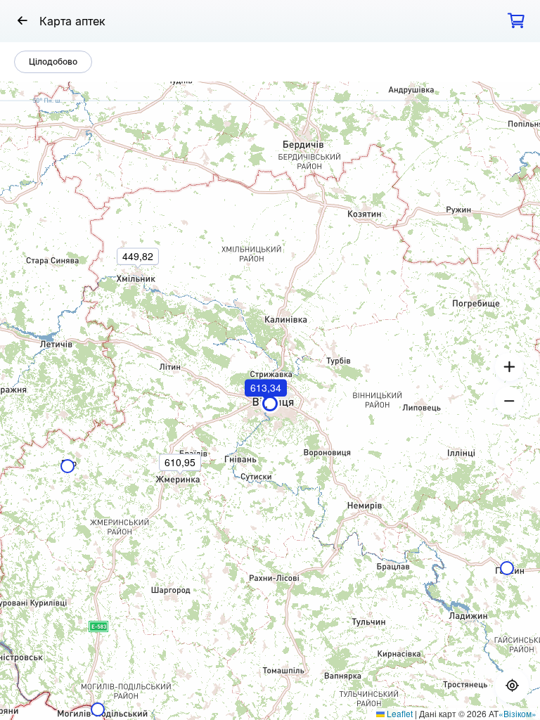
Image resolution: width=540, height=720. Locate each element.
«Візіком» (517, 713)
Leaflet (399, 713)
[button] (266, 407)
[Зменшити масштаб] (509, 401)
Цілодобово (53, 61)
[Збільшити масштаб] (509, 367)
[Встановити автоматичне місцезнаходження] (512, 686)
